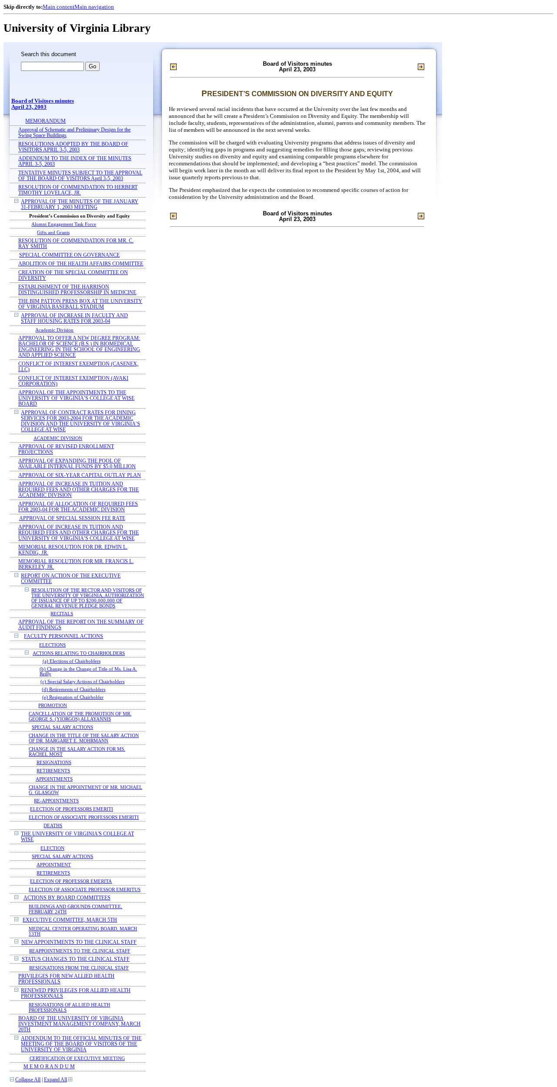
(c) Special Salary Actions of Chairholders (82, 681)
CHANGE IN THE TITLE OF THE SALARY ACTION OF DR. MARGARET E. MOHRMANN (84, 738)
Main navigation (94, 6)
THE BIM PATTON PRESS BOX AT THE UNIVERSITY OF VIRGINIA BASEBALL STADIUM (80, 304)
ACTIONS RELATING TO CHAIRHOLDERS (79, 653)
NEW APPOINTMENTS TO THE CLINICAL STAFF (79, 942)
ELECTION (52, 848)
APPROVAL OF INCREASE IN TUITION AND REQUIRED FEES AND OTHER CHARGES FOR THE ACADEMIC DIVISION (78, 489)
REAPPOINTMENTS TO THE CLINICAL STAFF (79, 950)
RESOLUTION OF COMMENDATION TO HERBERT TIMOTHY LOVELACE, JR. (78, 190)
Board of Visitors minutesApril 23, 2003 (42, 104)
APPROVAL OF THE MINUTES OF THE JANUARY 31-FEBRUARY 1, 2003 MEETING (79, 204)
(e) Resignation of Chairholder (73, 697)
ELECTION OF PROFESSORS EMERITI (71, 809)
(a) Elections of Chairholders (72, 661)
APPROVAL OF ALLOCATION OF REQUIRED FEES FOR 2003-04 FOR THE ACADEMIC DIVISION (78, 507)
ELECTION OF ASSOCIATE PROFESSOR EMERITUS (85, 889)
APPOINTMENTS (54, 779)
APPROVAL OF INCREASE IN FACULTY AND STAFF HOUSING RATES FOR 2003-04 (74, 318)
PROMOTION (52, 705)
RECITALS (61, 613)
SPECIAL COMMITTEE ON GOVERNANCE (69, 255)
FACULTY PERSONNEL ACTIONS (63, 636)
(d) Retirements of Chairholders (73, 689)
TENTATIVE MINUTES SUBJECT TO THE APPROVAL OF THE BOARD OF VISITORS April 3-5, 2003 (80, 175)
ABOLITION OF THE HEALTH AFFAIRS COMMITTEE (80, 264)
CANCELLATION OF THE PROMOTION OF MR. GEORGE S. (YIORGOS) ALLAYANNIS (80, 716)
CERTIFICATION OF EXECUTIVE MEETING (77, 1058)
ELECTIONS (52, 645)
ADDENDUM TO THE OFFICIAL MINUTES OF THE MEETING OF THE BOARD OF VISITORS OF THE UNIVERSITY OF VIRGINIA (81, 1044)
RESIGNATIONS (54, 762)
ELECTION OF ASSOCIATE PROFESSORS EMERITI (84, 817)
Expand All (55, 1080)
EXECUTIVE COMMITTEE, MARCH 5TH (70, 920)
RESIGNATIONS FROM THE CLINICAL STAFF (79, 967)
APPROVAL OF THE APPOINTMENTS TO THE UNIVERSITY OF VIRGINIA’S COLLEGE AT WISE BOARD (76, 398)
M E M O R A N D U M (49, 1067)
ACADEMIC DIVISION (58, 438)
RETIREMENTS (53, 770)
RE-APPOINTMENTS (56, 800)
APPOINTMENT (54, 864)
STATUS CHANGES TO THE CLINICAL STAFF (76, 959)
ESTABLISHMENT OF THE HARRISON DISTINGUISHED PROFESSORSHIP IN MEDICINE (77, 289)
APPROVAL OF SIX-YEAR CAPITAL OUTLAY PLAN (79, 475)
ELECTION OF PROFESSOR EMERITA (71, 881)
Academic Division (54, 329)
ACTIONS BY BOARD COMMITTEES (67, 898)
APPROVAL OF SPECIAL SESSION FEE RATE (72, 518)
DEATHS (53, 825)
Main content (58, 6)
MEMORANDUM (45, 121)
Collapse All (27, 1080)
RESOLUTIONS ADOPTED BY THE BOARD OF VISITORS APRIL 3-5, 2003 (73, 147)
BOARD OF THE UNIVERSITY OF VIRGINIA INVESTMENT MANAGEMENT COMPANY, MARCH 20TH (79, 1024)
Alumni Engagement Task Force (63, 224)
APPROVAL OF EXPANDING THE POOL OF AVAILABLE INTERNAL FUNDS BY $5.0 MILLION (77, 464)
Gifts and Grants (53, 232)
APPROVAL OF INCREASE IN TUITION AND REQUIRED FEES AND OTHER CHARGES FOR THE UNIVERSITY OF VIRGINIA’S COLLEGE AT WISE (78, 532)
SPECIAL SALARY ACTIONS (62, 727)
